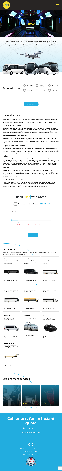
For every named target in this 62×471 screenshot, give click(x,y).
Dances (25, 403)
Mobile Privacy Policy (34, 454)
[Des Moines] (24, 85)
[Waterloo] (49, 90)
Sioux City (30, 90)
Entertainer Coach (9, 287)
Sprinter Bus (7, 315)
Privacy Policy (26, 454)
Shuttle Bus (26, 259)
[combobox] (13, 222)
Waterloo (55, 90)
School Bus (26, 287)
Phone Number (15, 219)
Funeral (5, 403)
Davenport (55, 86)
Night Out (44, 403)
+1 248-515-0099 (44, 204)
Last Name (14, 216)
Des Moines (30, 86)
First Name (14, 211)
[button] (57, 5)
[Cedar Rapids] (37, 85)
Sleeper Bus (46, 259)
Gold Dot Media (33, 451)
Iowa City (42, 90)
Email (13, 229)
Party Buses (46, 287)
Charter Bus (7, 259)
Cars (44, 315)
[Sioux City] (24, 90)
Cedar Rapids (41, 85)
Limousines (26, 315)
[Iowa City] (37, 90)
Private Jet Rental (9, 343)
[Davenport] (49, 85)
